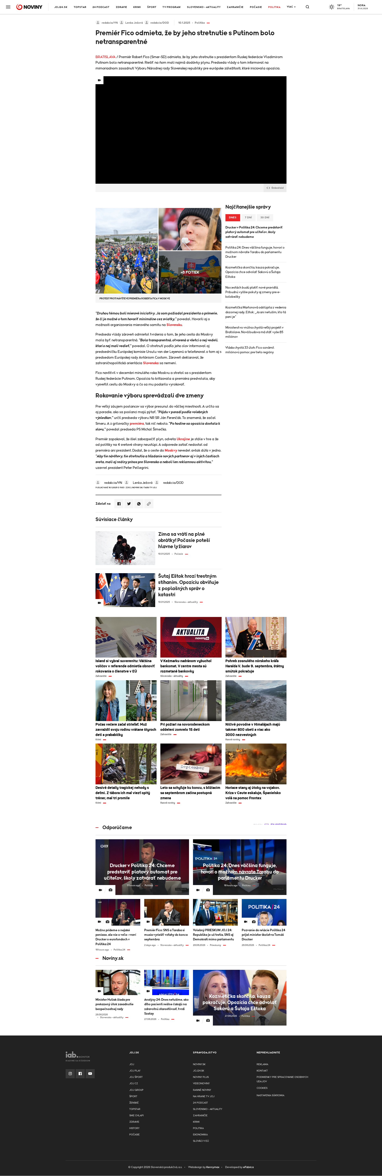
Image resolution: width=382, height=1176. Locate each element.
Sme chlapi (136, 1115)
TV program (172, 7)
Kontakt (262, 1071)
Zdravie (121, 7)
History (134, 1128)
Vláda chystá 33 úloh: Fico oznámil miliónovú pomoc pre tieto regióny (249, 350)
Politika (274, 7)
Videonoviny (201, 1083)
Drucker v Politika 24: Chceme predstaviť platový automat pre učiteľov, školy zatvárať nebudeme (254, 232)
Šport (151, 7)
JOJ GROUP (136, 1090)
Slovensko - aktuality (204, 7)
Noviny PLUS (201, 1077)
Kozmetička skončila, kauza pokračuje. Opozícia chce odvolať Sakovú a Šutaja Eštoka (252, 272)
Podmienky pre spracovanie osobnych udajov (282, 1079)
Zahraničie (235, 7)
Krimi (137, 7)
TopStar (134, 1109)
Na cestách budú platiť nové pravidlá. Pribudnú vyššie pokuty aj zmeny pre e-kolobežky (252, 292)
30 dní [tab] (265, 217)
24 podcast (101, 7)
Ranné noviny (202, 1090)
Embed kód (278, 188)
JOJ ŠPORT (136, 1077)
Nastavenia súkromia (270, 1095)
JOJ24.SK (60, 7)
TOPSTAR (80, 7)
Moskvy (171, 450)
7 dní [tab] (248, 217)
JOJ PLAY (134, 1071)
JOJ (131, 1064)
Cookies (262, 1088)
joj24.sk (198, 1071)
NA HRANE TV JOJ (203, 1096)
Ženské (134, 1103)
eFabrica (248, 1167)
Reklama (262, 1064)
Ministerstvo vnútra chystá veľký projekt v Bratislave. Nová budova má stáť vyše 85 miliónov (254, 332)
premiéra (137, 424)
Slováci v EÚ (201, 1141)
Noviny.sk (199, 1064)
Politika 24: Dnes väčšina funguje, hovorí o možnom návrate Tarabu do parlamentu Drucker (255, 252)
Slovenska (151, 363)
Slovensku (174, 325)
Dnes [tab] (233, 217)
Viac (290, 7)
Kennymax (212, 1167)
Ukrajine (183, 439)
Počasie (256, 7)
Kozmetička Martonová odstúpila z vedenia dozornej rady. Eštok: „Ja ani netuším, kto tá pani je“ (255, 312)
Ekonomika (200, 1134)
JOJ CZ (133, 1083)
